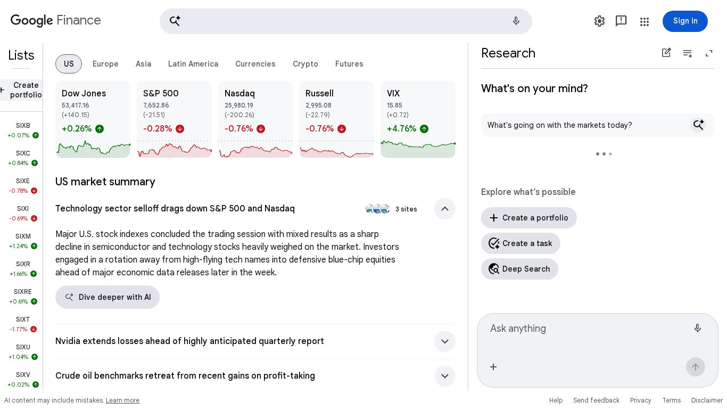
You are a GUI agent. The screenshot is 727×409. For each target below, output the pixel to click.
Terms (671, 400)
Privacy (640, 400)
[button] (346, 21)
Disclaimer (707, 400)
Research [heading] (508, 53)
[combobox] (589, 333)
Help (556, 400)
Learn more (122, 400)
